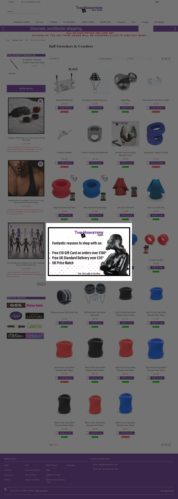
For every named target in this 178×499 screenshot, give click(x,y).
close (130, 221)
